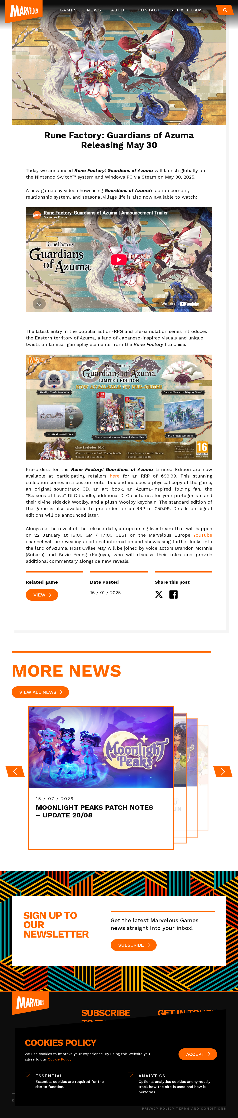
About (119, 9)
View (39, 595)
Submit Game (187, 9)
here (114, 476)
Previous (15, 771)
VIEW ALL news (37, 692)
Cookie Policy (59, 1059)
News (94, 9)
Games (68, 9)
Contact (149, 9)
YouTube (202, 535)
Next (223, 771)
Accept (195, 1054)
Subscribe (131, 945)
